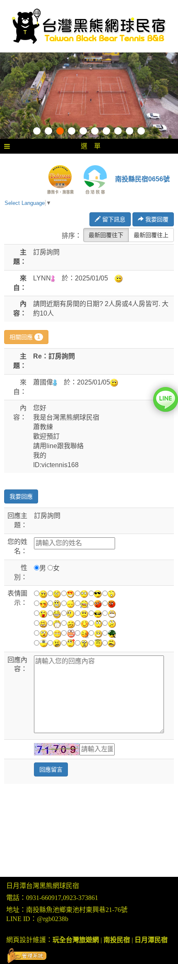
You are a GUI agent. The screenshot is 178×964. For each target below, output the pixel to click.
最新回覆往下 (106, 235)
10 (141, 131)
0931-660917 (43, 897)
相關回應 (25, 337)
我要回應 (21, 496)
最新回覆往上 (151, 235)
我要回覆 (156, 219)
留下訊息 (113, 219)
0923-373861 (80, 897)
